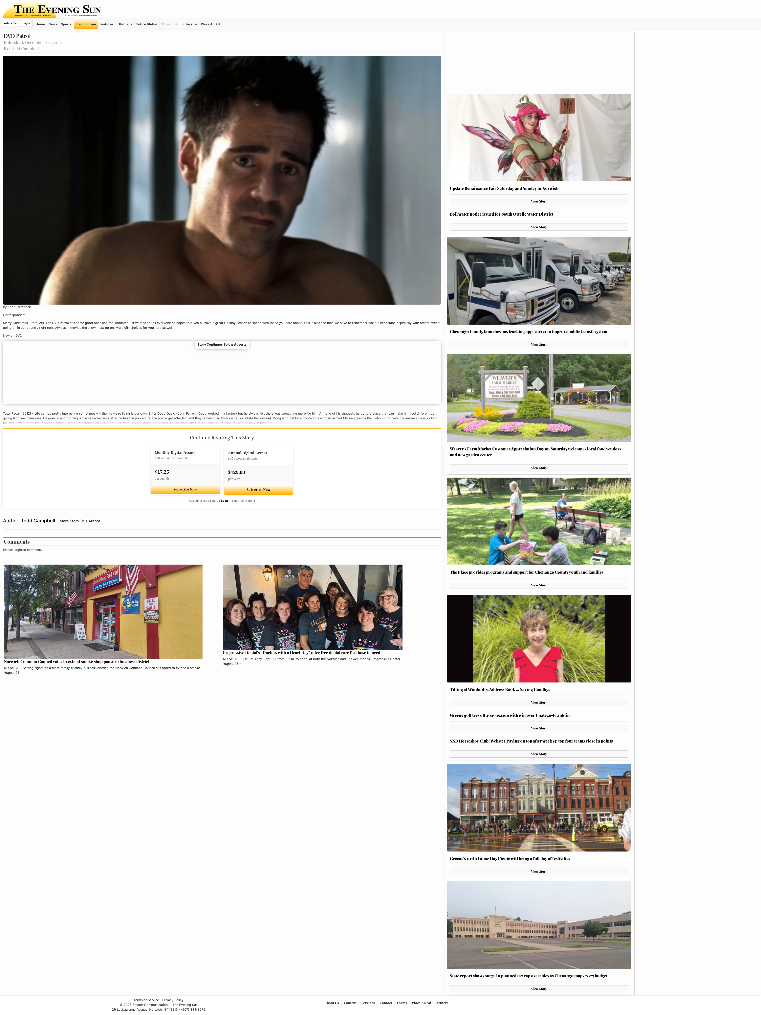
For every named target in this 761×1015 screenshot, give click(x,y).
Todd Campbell (38, 521)
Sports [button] (66, 24)
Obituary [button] (125, 24)
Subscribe (10, 23)
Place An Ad (210, 24)
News (52, 24)
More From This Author (80, 521)
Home (40, 24)
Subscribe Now (185, 489)
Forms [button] (402, 1003)
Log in (223, 500)
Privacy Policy (173, 1000)
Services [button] (368, 1003)
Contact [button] (386, 1003)
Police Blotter (147, 24)
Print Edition (86, 24)
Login (26, 23)
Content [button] (350, 1003)
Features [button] (106, 24)
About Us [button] (332, 1003)
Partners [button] (441, 1003)
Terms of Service (146, 1000)
